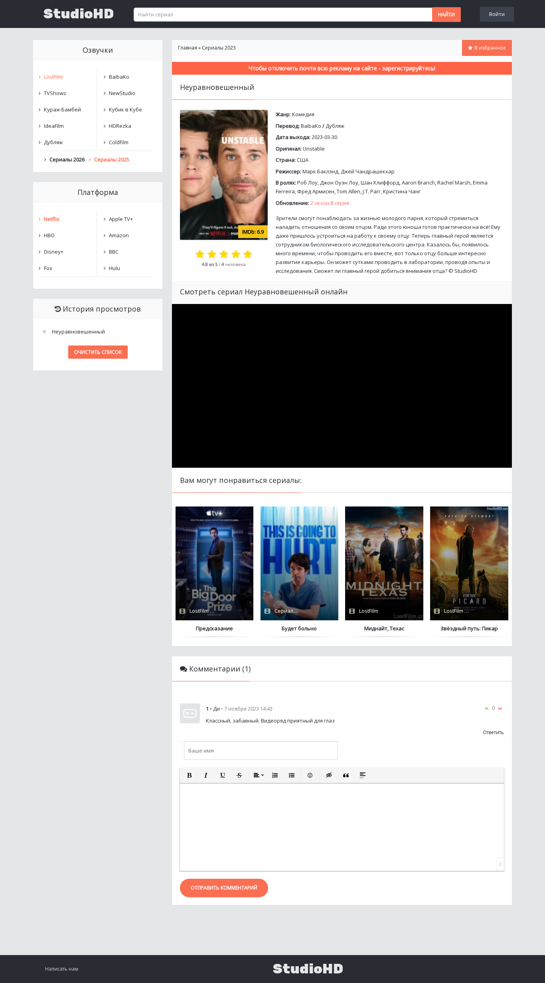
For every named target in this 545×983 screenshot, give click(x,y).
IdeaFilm (54, 125)
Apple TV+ (121, 218)
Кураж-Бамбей (62, 109)
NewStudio (122, 93)
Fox (48, 268)
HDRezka (120, 125)
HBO (49, 235)
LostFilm (53, 76)
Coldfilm (118, 142)
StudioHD (78, 14)
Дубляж (335, 125)
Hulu (114, 268)
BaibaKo (311, 125)
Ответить (493, 732)
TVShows (55, 93)
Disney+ (53, 251)
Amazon (119, 235)
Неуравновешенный (78, 331)
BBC (113, 251)
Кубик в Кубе (125, 109)
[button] (189, 775)
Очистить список (98, 352)
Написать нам (61, 968)
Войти (497, 14)
